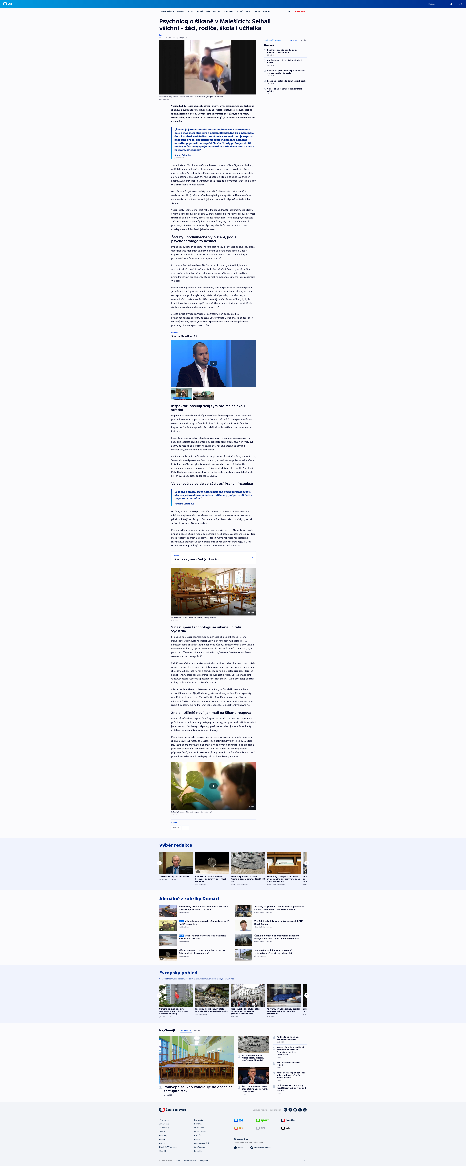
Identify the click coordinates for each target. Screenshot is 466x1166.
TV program (164, 1120)
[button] (213, 591)
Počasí (239, 11)
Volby (190, 11)
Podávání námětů (201, 1143)
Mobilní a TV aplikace (168, 1147)
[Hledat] (451, 4)
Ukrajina (180, 11)
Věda (248, 11)
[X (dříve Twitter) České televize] (300, 1110)
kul (160, 35)
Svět (208, 11)
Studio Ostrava (200, 1131)
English (177, 1161)
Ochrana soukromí (189, 1161)
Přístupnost (203, 1161)
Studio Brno (199, 1127)
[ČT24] (7, 3)
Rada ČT (197, 1135)
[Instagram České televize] (285, 1110)
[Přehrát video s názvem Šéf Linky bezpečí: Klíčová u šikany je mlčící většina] (213, 786)
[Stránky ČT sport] (262, 1120)
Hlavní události (167, 11)
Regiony (216, 11)
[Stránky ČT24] (238, 1120)
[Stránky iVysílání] (288, 1120)
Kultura (257, 11)
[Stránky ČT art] (260, 1128)
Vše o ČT (162, 1151)
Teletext (162, 1131)
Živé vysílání (164, 1124)
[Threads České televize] (305, 1110)
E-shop (162, 1143)
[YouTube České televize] (295, 1110)
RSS (305, 1161)
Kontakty (198, 1151)
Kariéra (197, 1139)
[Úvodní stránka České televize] (172, 1110)
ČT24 (185, 828)
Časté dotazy (199, 1147)
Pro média (198, 1120)
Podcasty (267, 11)
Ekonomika (228, 11)
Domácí (199, 11)
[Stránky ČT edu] (285, 1128)
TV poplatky (164, 1127)
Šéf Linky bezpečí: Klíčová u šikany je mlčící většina (190, 812)
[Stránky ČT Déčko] (238, 1128)
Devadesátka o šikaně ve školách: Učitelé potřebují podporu (193, 618)
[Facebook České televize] (290, 1110)
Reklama (198, 1124)
